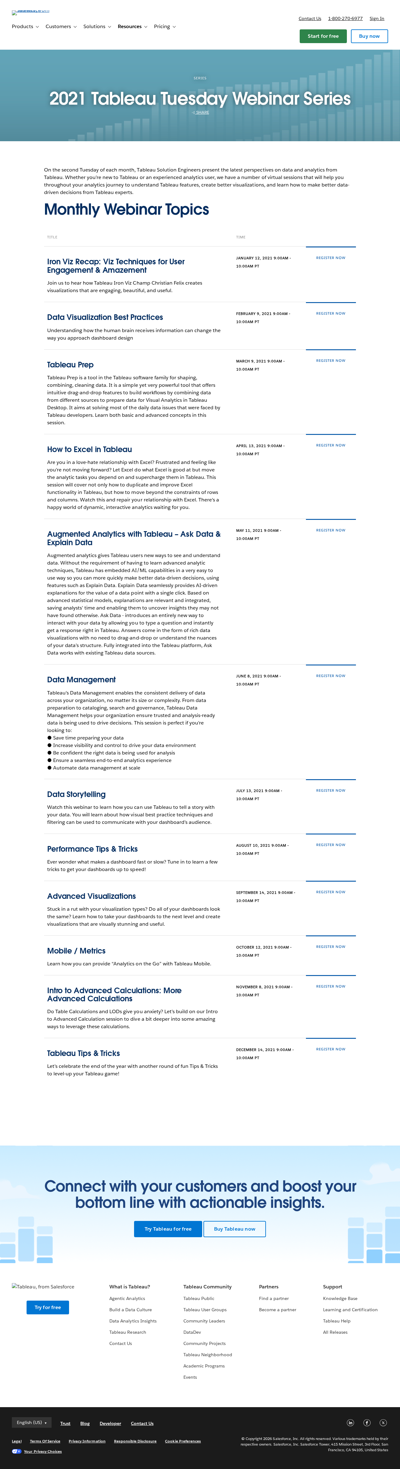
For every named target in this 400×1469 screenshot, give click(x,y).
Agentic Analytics (127, 1298)
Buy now (369, 36)
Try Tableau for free (168, 1229)
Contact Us (120, 1343)
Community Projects (204, 1343)
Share (202, 112)
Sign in (377, 18)
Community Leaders (204, 1321)
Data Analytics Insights (132, 1321)
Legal (16, 1441)
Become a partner (277, 1309)
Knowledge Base (340, 1298)
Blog (85, 1423)
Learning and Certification (350, 1309)
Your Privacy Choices (43, 1451)
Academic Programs (204, 1366)
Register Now (331, 258)
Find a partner (274, 1298)
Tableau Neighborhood (207, 1354)
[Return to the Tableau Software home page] (35, 10)
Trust (65, 1423)
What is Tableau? (129, 1286)
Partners (268, 1286)
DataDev (192, 1332)
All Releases (335, 1332)
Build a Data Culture (130, 1309)
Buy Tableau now (234, 1229)
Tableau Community (207, 1286)
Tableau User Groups (205, 1309)
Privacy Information (87, 1441)
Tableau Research (127, 1332)
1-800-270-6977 (345, 18)
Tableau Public (198, 1298)
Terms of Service (45, 1441)
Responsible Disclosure (135, 1441)
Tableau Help (337, 1321)
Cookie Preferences (183, 1441)
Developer (110, 1423)
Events (190, 1377)
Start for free (323, 36)
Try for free (48, 1307)
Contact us (310, 18)
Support (332, 1286)
